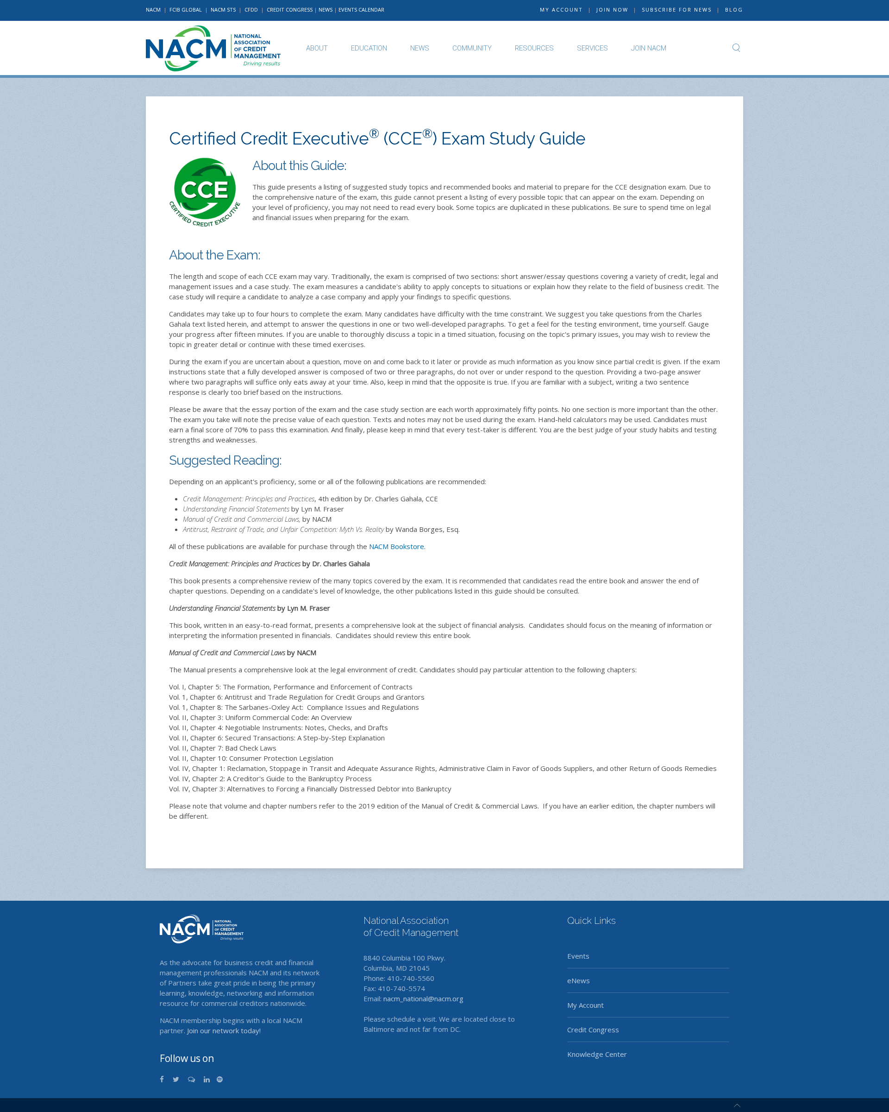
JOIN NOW (612, 9)
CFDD (251, 9)
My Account (585, 1005)
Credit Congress (593, 1029)
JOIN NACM (648, 48)
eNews (578, 980)
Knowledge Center (597, 1054)
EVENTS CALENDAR (361, 9)
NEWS (325, 9)
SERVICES (592, 48)
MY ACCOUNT (561, 9)
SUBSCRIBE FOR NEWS (677, 9)
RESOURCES (534, 48)
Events (578, 955)
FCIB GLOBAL (185, 9)
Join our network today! (224, 1030)
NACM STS (224, 9)
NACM (153, 9)
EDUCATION (369, 48)
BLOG (734, 9)
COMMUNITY (472, 48)
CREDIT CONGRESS (290, 9)
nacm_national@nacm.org (423, 998)
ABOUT (317, 48)
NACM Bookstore (396, 546)
